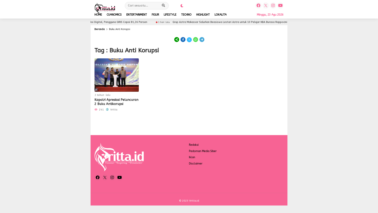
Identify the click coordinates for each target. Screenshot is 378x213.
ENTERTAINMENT (136, 14)
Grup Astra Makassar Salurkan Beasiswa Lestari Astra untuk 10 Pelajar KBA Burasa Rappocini (224, 22)
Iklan (192, 157)
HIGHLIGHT (203, 14)
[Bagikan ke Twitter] (189, 39)
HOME (98, 14)
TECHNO (186, 14)
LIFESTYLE (170, 14)
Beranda (99, 29)
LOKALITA (221, 14)
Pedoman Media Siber (203, 151)
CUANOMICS (114, 14)
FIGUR (155, 14)
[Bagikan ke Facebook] (183, 39)
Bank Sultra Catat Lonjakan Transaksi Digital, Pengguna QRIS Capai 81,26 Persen (92, 22)
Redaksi (194, 145)
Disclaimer (195, 163)
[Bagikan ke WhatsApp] (196, 39)
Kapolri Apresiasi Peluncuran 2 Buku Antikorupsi (116, 102)
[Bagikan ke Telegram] (201, 39)
